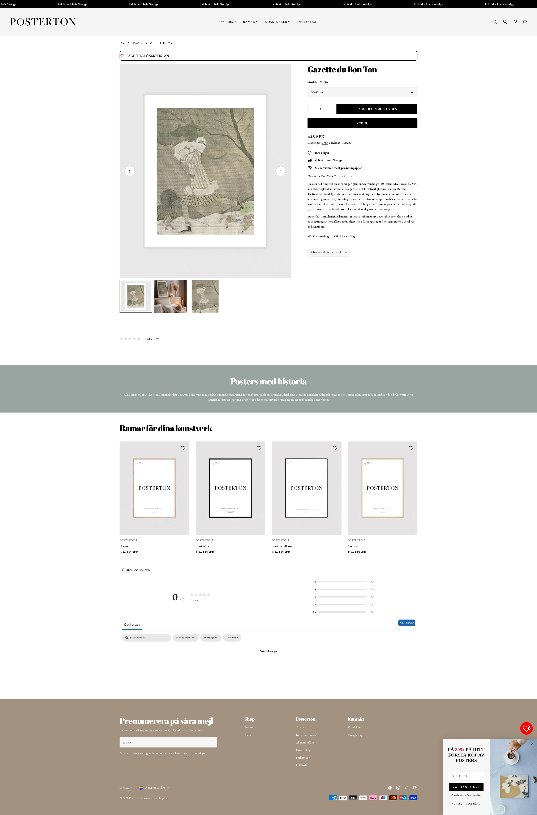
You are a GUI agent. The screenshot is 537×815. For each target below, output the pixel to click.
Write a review (407, 622)
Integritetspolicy (306, 735)
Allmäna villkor (305, 742)
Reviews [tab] (131, 624)
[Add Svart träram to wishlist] (259, 448)
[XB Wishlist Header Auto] (515, 21)
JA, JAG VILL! (466, 787)
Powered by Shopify (154, 798)
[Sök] (494, 22)
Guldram (353, 546)
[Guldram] (383, 487)
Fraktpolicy (303, 757)
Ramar (248, 735)
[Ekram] (154, 487)
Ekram (124, 546)
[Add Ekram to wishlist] (183, 448)
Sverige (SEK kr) (155, 787)
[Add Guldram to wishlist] (411, 448)
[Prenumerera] (212, 742)
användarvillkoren (172, 753)
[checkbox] (232, 638)
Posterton (135, 798)
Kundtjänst (354, 727)
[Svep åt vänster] (130, 171)
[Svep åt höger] (281, 171)
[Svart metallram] (306, 487)
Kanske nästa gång (466, 803)
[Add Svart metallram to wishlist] (335, 448)
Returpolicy (303, 750)
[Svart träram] (231, 487)
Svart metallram (282, 546)
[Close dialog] (532, 743)
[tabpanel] (268, 665)
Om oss (301, 727)
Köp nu (362, 123)
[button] (343, 581)
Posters (249, 727)
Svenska (124, 788)
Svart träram (203, 546)
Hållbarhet (302, 765)
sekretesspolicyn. (196, 753)
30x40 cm (138, 43)
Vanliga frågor (357, 735)
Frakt (325, 143)
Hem (122, 43)
